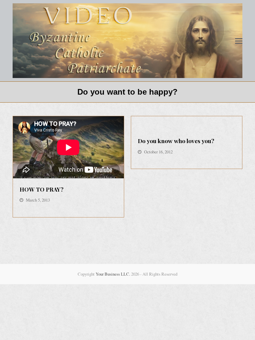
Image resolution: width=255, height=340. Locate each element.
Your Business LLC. (113, 274)
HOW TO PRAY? (41, 189)
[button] (238, 41)
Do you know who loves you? (176, 140)
